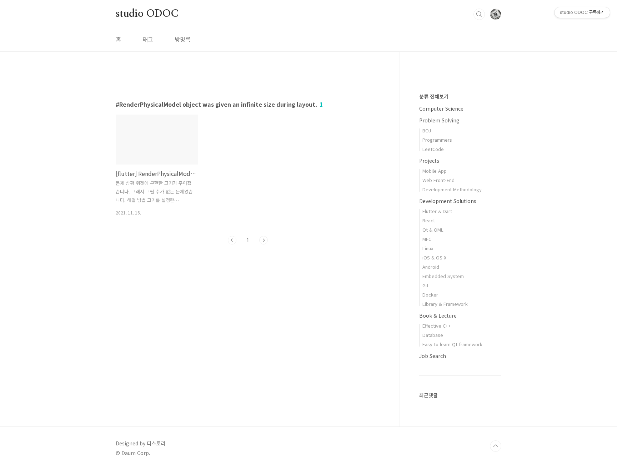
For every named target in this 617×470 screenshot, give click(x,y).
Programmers (437, 139)
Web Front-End (438, 180)
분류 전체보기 (433, 96)
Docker (430, 294)
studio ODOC (147, 14)
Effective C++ (436, 325)
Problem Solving (439, 120)
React (428, 220)
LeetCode (433, 149)
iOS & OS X (434, 257)
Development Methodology (452, 189)
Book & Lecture (438, 315)
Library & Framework (445, 303)
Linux (427, 248)
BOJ (426, 130)
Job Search (432, 355)
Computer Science (441, 108)
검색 (479, 14)
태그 (147, 39)
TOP (495, 446)
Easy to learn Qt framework (452, 344)
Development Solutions (447, 200)
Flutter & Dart (437, 211)
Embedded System (443, 276)
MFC (426, 239)
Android (430, 266)
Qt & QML (432, 229)
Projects (429, 160)
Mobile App (434, 170)
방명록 (183, 39)
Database (432, 335)
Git (425, 285)
